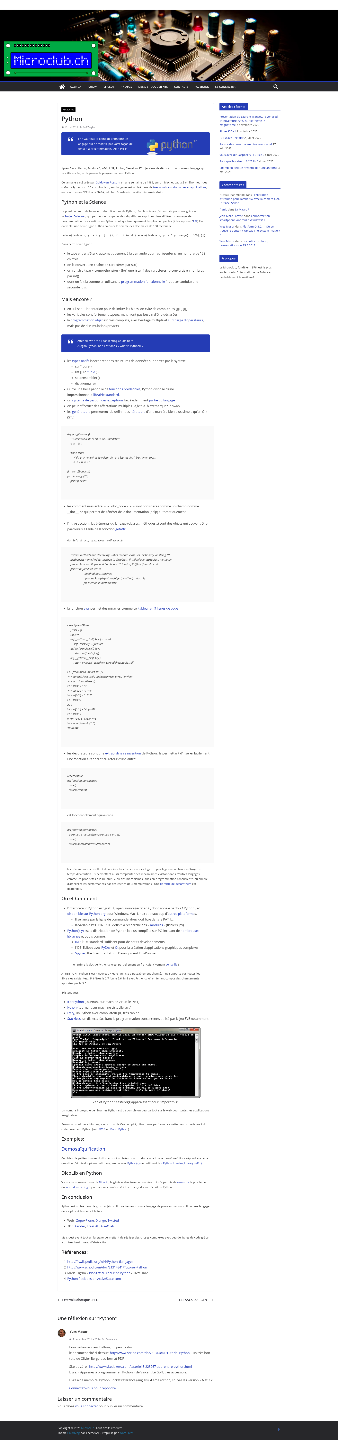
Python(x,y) (75, 931)
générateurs (81, 411)
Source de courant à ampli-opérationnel (245, 144)
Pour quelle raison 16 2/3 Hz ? (238, 161)
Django (100, 1220)
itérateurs (138, 411)
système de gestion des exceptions (97, 400)
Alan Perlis (120, 149)
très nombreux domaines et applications (179, 187)
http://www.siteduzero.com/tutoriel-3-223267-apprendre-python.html (140, 1366)
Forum (92, 87)
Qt (117, 947)
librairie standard (106, 395)
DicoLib (104, 1182)
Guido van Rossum (108, 182)
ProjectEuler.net (75, 216)
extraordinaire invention (123, 753)
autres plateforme (181, 914)
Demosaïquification (83, 1148)
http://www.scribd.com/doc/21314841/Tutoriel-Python (107, 1267)
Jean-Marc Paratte (231, 216)
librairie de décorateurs (175, 884)
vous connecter (86, 1406)
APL (195, 221)
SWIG (102, 1129)
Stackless (74, 1018)
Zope (80, 1220)
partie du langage (162, 400)
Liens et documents (153, 87)
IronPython (75, 1002)
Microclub (68, 109)
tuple (91, 372)
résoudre (183, 1182)
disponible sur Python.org (86, 914)
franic (223, 209)
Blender (79, 1226)
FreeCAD (93, 1226)
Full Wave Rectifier (231, 138)
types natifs (80, 361)
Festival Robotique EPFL (80, 1300)
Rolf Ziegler (89, 127)
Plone (89, 1220)
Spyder (80, 953)
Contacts (181, 87)
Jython (72, 1007)
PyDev (106, 947)
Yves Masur (227, 226)
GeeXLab (107, 1226)
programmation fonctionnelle (143, 281)
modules (156, 925)
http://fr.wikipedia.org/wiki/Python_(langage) (100, 1261)
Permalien (111, 1339)
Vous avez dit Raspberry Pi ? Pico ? (241, 155)
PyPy (70, 1013)
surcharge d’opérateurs (185, 320)
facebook (202, 87)
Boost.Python (118, 1129)
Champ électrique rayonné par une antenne (248, 168)
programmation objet (87, 320)
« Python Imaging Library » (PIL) (181, 1163)
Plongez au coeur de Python (109, 1273)
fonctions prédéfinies (124, 389)
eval (87, 608)
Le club (108, 87)
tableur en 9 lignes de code (158, 608)
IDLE (78, 942)
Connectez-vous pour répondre (92, 1388)
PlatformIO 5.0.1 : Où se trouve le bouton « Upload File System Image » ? (249, 231)
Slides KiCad (227, 131)
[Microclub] (169, 12)
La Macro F (242, 209)
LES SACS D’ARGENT (194, 1300)
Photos (126, 87)
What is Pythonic (130, 346)
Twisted (113, 1220)
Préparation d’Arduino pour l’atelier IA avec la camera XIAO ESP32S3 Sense (249, 199)
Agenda (75, 87)
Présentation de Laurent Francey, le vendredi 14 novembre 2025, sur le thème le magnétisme (249, 121)
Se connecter (225, 87)
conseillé (172, 964)
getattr (120, 529)
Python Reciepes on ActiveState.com (94, 1278)
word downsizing (77, 1187)
